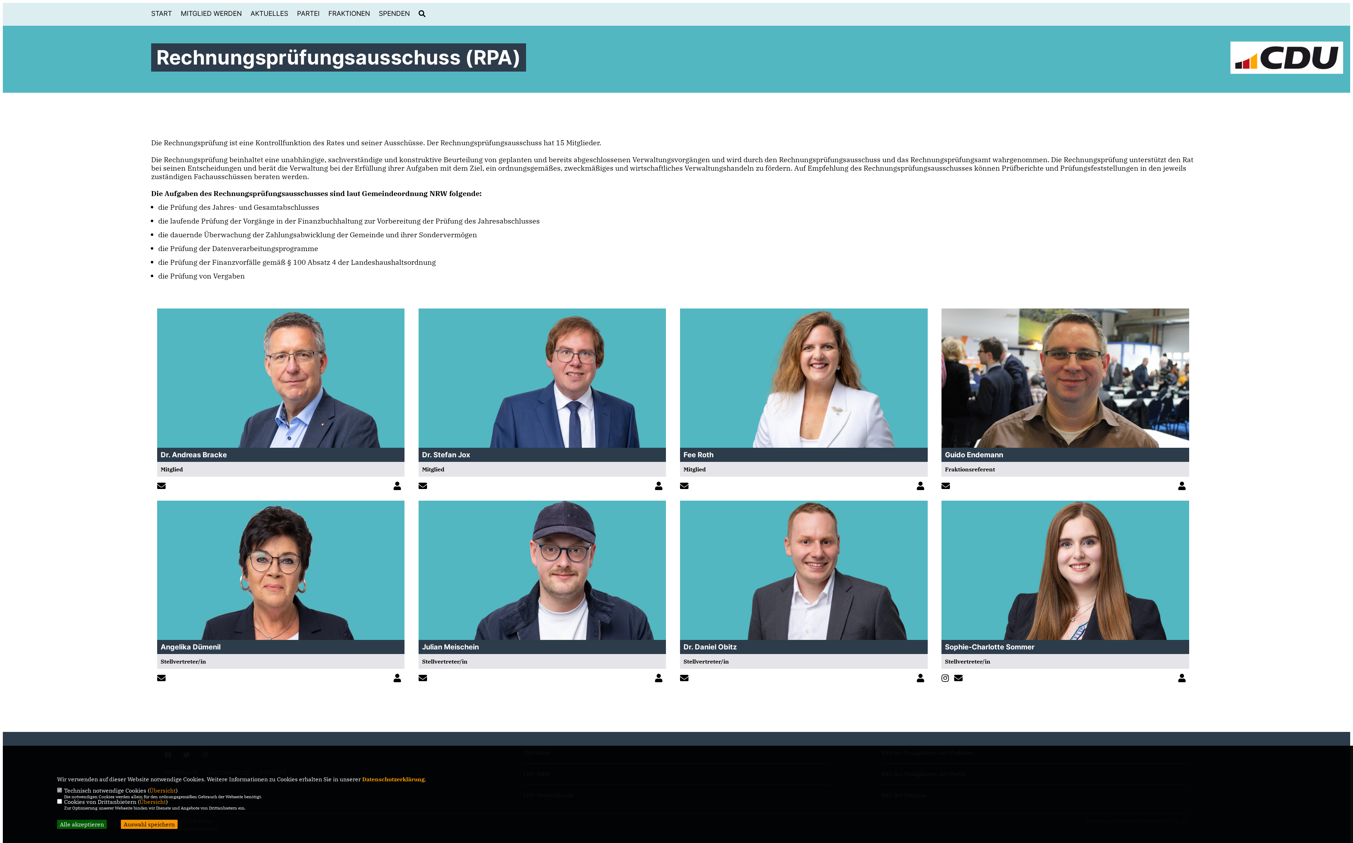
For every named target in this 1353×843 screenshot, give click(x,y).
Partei (308, 13)
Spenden (394, 13)
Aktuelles (269, 13)
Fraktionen (349, 13)
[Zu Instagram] (946, 678)
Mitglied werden (211, 13)
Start (161, 13)
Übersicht (162, 790)
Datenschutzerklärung (393, 779)
